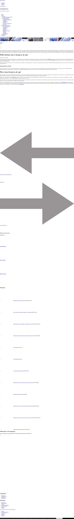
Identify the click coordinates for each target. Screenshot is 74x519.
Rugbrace (4, 32)
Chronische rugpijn (3, 246)
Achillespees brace (6, 18)
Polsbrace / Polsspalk (6, 30)
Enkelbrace (5, 20)
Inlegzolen (3, 16)
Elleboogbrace (5, 27)
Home (2, 14)
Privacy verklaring (4, 506)
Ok (56, 518)
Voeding (3, 4)
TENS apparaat (63, 82)
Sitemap (3, 515)
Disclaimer (3, 514)
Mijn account (4, 502)
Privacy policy (60, 518)
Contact (3, 504)
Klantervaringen (4, 503)
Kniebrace (4, 22)
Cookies (3, 507)
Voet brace (5, 24)
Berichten (3, 495)
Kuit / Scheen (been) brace (7, 23)
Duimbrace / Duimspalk (6, 26)
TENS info (3, 3)
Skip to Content (2, 0)
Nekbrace (4, 29)
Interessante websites (5, 505)
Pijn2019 (1, 42)
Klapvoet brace (5, 21)
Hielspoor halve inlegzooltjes (7, 17)
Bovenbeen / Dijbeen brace (7, 19)
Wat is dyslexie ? (3, 260)
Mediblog (3, 496)
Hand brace (5, 28)
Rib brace (4, 31)
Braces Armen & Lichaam (5, 25)
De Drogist (3, 35)
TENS (2, 15)
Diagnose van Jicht (3, 273)
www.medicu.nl (21, 84)
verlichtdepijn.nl (4, 8)
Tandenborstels (4, 34)
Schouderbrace (5, 33)
